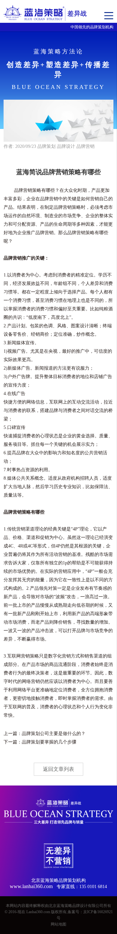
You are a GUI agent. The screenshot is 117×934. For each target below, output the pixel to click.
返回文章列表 (58, 769)
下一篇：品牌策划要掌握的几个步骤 (40, 742)
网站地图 (58, 924)
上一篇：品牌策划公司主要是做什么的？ (44, 733)
